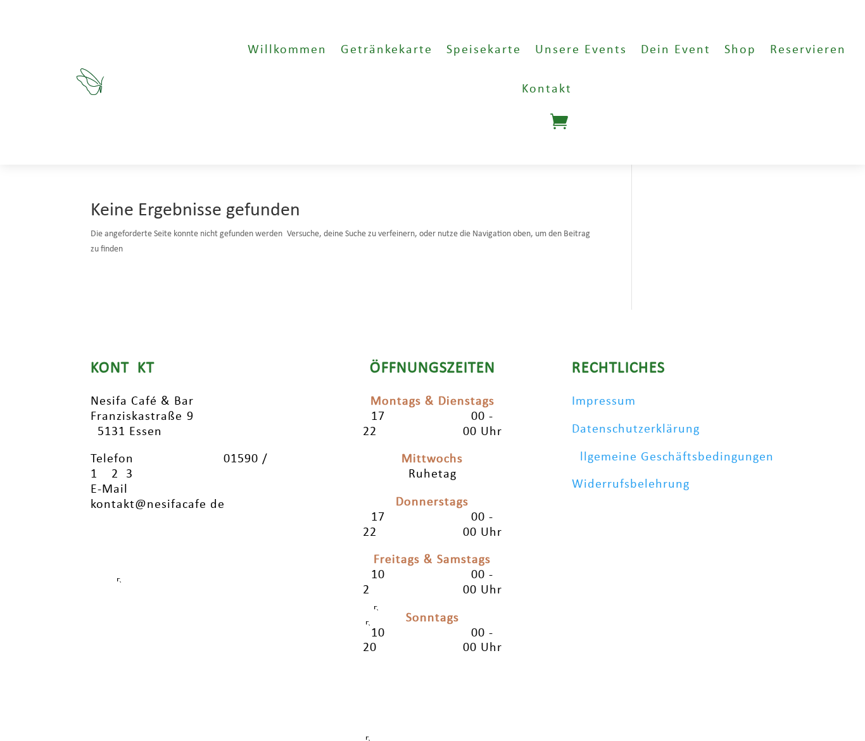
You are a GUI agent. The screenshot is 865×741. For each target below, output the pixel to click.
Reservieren (808, 50)
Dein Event (675, 50)
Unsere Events (581, 50)
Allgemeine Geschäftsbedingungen (673, 457)
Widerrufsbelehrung (631, 484)
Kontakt (547, 89)
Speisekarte (483, 50)
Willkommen (287, 50)
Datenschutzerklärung (636, 429)
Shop (740, 50)
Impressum (604, 401)
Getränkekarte (386, 50)
